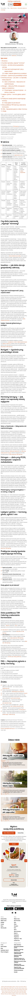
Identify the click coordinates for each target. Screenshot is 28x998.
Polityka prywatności (18, 970)
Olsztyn (23, 989)
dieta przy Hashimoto (14, 451)
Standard (16, 926)
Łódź (19, 989)
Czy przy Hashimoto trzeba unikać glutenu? (11, 678)
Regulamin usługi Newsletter (18, 956)
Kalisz (20, 988)
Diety (15, 917)
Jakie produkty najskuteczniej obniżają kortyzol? (12, 677)
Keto (15, 927)
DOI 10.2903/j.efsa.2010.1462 (17, 706)
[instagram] (15, 913)
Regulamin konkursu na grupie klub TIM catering (19, 959)
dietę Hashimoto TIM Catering (16, 638)
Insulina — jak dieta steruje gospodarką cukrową (12, 66)
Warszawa (6, 993)
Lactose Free (17, 940)
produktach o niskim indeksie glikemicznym (17, 342)
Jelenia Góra (17, 988)
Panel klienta (4, 946)
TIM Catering (16, 126)
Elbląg (5, 988)
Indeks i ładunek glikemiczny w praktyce (15, 73)
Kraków (5, 989)
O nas (2, 944)
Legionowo (8, 989)
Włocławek (10, 993)
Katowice (23, 988)
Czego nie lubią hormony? (7, 672)
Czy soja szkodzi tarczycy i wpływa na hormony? (12, 675)
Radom (18, 990)
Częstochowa (21, 986)
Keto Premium (17, 920)
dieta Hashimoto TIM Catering (15, 454)
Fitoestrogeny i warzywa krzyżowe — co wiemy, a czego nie (15, 91)
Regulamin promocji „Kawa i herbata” (20, 962)
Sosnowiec (13, 992)
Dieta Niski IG (5, 629)
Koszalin (2, 989)
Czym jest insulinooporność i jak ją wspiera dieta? (13, 70)
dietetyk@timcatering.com (9, 728)
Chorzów (17, 986)
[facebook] (12, 913)
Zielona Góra (14, 995)
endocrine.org (12, 714)
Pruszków (14, 990)
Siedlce (6, 992)
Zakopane (23, 993)
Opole (26, 989)
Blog (9, 8)
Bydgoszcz (11, 986)
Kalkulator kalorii (5, 950)
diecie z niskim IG (6, 343)
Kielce (26, 988)
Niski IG (7, 625)
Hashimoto (14, 55)
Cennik (2, 924)
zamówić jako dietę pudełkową (14, 656)
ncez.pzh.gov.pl (22, 709)
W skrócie (4, 61)
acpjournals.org (5, 688)
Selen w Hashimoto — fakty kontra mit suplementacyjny (14, 83)
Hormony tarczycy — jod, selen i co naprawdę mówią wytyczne (14, 78)
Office (15, 924)
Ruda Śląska (21, 990)
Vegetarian (16, 936)
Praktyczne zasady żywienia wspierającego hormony (13, 99)
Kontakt (2, 728)
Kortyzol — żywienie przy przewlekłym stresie (14, 75)
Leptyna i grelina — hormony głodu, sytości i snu (14, 95)
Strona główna (4, 8)
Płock (9, 990)
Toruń (23, 992)
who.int (25, 693)
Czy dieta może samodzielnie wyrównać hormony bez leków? (13, 667)
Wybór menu (3, 920)
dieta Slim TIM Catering (6, 548)
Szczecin (17, 992)
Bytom (14, 986)
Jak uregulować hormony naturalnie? (10, 673)
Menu (14, 882)
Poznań (11, 990)
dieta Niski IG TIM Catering (6, 346)
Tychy (25, 992)
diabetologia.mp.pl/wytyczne (18, 691)
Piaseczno (6, 990)
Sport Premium (17, 931)
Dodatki (2, 922)
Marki (21, 989)
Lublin (17, 989)
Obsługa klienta (17, 943)
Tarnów (20, 992)
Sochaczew (10, 992)
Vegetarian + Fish (18, 938)
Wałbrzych (2, 993)
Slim (16, 625)
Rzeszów (3, 992)
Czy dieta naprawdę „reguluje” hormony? (13, 63)
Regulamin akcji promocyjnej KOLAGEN (19, 968)
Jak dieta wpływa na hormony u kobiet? (10, 670)
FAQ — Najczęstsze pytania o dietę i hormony (15, 109)
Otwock (3, 990)
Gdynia (10, 988)
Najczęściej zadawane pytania (18, 947)
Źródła (4, 111)
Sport (15, 929)
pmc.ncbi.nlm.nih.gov (15, 698)
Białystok (2, 986)
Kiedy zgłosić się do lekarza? (12, 103)
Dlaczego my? (4, 943)
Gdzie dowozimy (17, 944)
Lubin (14, 989)
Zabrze (20, 993)
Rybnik (25, 990)
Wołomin (14, 993)
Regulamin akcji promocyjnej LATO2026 (19, 965)
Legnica (12, 989)
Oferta (2, 917)
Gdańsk (7, 988)
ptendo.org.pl (5, 714)
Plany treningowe (4, 952)
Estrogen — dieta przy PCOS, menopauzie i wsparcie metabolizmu (13, 87)
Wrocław (17, 993)
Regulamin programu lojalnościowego (18, 953)
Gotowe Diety (4, 918)
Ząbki (26, 993)
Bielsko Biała (7, 986)
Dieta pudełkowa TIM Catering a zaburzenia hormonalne (14, 106)
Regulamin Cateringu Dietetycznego (18, 950)
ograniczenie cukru (18, 155)
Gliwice (13, 988)
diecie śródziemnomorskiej (15, 256)
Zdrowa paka (3, 927)
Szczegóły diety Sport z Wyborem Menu (13, 885)
